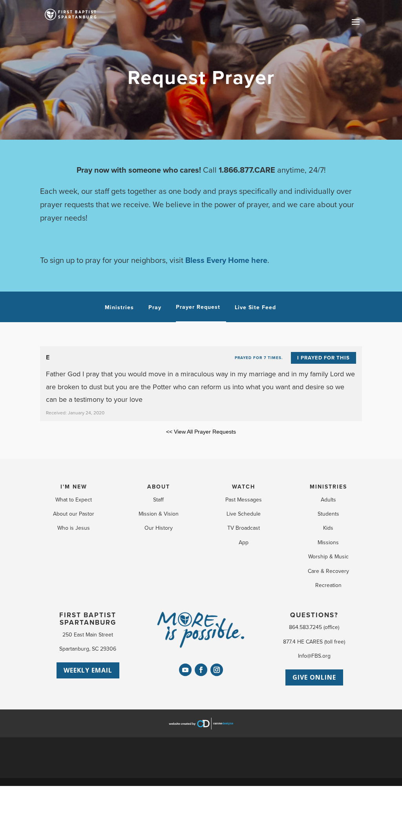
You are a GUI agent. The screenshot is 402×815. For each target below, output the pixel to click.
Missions (328, 542)
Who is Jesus (73, 528)
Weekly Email (88, 670)
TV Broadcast (243, 528)
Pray (154, 307)
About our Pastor (73, 514)
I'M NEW (73, 486)
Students (328, 514)
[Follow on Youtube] (185, 670)
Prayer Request (198, 307)
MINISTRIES (328, 486)
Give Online (314, 677)
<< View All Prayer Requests (201, 431)
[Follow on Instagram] (216, 670)
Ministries (119, 307)
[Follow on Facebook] (201, 670)
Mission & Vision (159, 514)
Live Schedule (244, 514)
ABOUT (158, 486)
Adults (328, 499)
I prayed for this (323, 358)
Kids (328, 528)
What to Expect (73, 499)
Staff (158, 499)
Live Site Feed (255, 307)
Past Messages (243, 499)
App (244, 542)
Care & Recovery (328, 571)
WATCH (243, 486)
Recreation (328, 585)
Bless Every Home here (226, 260)
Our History (158, 528)
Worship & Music (328, 556)
